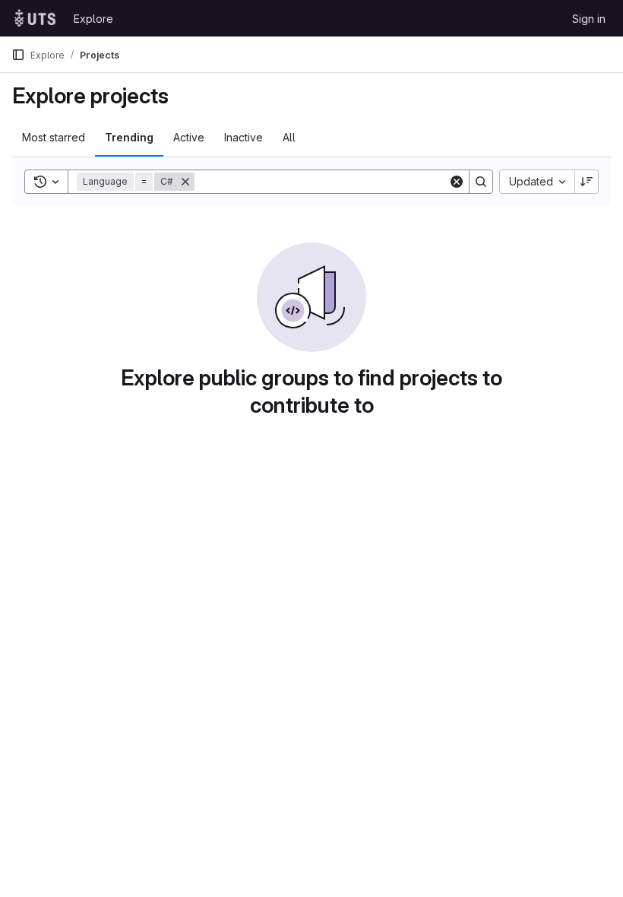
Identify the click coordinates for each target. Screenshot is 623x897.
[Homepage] (35, 18)
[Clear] (456, 182)
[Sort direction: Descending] (586, 182)
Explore (93, 18)
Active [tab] (188, 137)
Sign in (589, 18)
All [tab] (289, 137)
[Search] (481, 182)
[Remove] (185, 182)
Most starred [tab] (53, 137)
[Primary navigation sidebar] (18, 55)
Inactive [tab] (243, 137)
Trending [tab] (129, 137)
